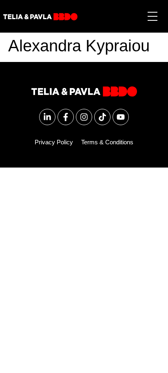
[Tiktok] (102, 117)
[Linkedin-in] (47, 117)
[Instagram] (84, 117)
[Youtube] (121, 117)
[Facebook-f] (65, 117)
